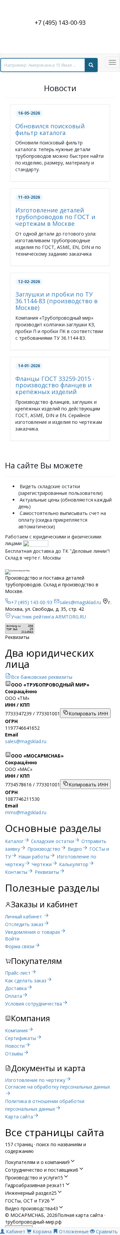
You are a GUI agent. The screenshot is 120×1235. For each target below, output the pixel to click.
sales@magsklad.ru (25, 741)
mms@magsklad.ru (25, 812)
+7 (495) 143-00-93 (60, 22)
